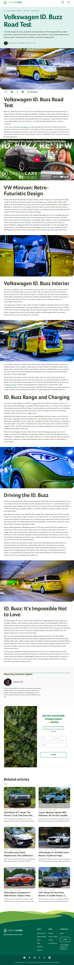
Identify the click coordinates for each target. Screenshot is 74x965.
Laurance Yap (13, 43)
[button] (68, 2)
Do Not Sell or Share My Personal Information (47, 962)
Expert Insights (11, 10)
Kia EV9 (57, 628)
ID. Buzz (27, 220)
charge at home (51, 432)
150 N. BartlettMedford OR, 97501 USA (64, 947)
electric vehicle (11, 385)
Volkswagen (24, 127)
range (34, 403)
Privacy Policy (30, 962)
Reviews (19, 10)
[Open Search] (62, 2)
